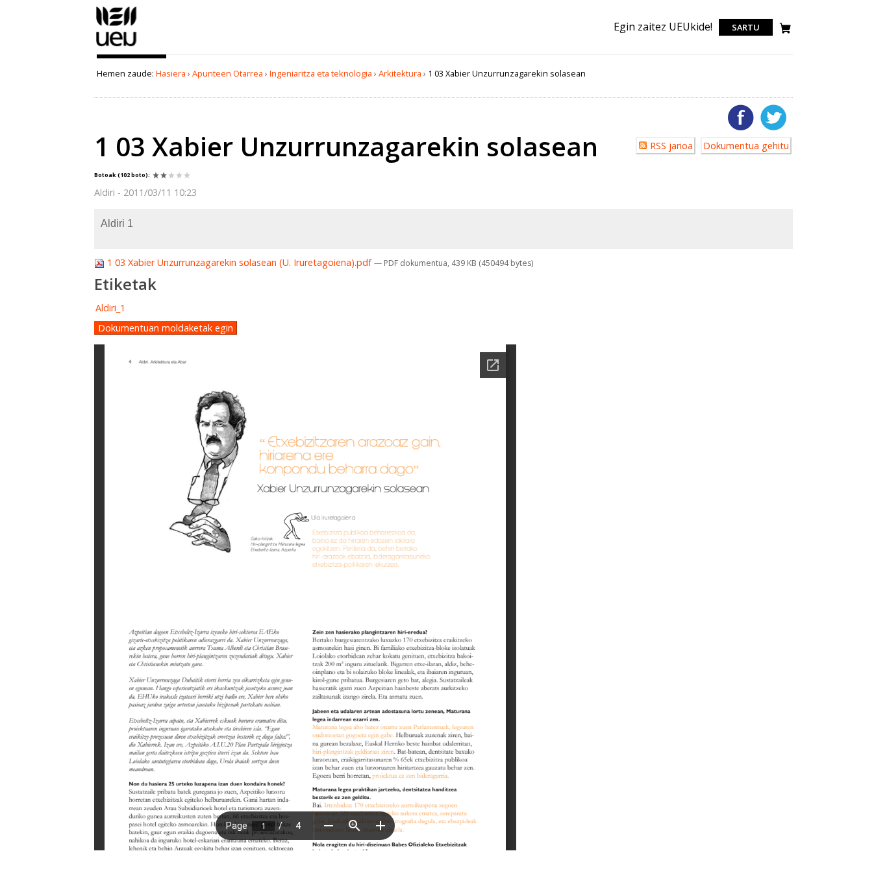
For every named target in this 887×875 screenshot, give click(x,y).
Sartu (746, 27)
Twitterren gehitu (773, 117)
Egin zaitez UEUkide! (663, 26)
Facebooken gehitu (741, 117)
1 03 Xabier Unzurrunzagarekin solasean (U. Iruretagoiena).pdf (239, 262)
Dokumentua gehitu (746, 145)
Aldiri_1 (110, 308)
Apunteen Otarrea (227, 73)
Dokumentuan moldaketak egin (165, 328)
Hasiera (171, 73)
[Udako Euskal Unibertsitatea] (116, 46)
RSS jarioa (671, 145)
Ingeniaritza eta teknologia (320, 73)
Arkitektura (400, 73)
